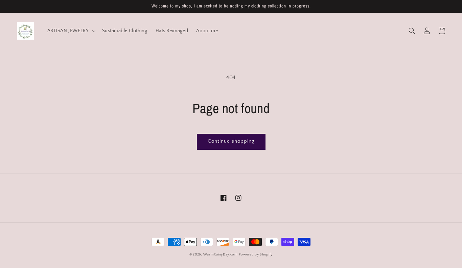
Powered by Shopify (256, 254)
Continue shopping (231, 141)
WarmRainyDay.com (220, 254)
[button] (412, 30)
